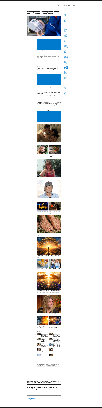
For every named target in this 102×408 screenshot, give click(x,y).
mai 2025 (65, 42)
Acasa (58, 5)
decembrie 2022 (66, 66)
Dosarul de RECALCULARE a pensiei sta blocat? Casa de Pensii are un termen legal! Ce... (44, 351)
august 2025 (65, 39)
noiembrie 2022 (66, 67)
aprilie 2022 (65, 73)
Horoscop (65, 15)
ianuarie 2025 (65, 45)
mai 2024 (65, 52)
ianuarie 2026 (65, 35)
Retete (64, 93)
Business (73, 5)
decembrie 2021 (66, 76)
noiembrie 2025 (66, 37)
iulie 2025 (65, 40)
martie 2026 (65, 33)
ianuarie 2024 (65, 55)
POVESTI (65, 19)
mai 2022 (65, 72)
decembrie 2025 (66, 36)
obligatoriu (57, 50)
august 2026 (65, 29)
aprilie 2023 (65, 63)
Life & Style (65, 5)
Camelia (38, 369)
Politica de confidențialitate (31, 398)
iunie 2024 (65, 51)
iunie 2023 (65, 61)
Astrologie (65, 13)
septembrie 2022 (66, 69)
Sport (64, 22)
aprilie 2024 (65, 53)
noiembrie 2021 (66, 77)
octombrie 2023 (66, 58)
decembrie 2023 (66, 56)
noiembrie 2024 (66, 47)
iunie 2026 (65, 31)
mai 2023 (65, 62)
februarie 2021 (65, 78)
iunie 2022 (65, 71)
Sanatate (69, 5)
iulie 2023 (65, 60)
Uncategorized (65, 96)
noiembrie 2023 (66, 57)
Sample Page (29, 399)
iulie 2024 (65, 50)
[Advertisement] (49, 44)
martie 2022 (65, 74)
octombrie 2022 (66, 68)
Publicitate (65, 20)
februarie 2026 (65, 34)
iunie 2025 (65, 41)
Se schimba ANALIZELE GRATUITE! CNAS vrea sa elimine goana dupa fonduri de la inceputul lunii (56, 346)
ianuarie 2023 (65, 65)
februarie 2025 (65, 44)
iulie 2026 (65, 30)
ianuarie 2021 (65, 79)
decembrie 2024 (66, 46)
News (61, 5)
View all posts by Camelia (50, 368)
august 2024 (65, 49)
